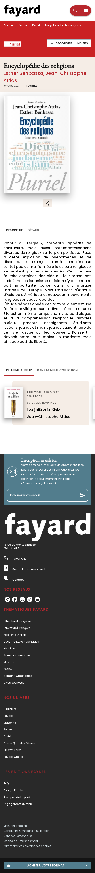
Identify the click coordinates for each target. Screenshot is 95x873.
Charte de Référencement (21, 841)
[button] (69, 43)
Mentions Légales (15, 826)
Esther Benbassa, (25, 73)
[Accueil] (22, 10)
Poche (23, 25)
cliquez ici (49, 483)
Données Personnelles (18, 836)
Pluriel (36, 25)
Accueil (8, 25)
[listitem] (7, 599)
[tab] (14, 230)
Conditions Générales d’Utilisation (26, 831)
